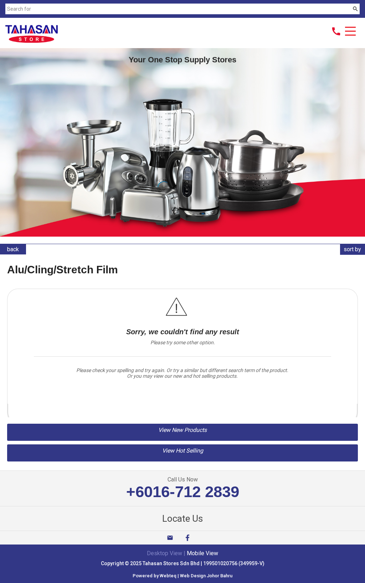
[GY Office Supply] (31, 40)
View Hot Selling (182, 450)
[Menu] (350, 32)
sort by (352, 249)
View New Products (182, 430)
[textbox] (178, 9)
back (13, 249)
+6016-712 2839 (182, 491)
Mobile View (202, 553)
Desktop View (164, 553)
